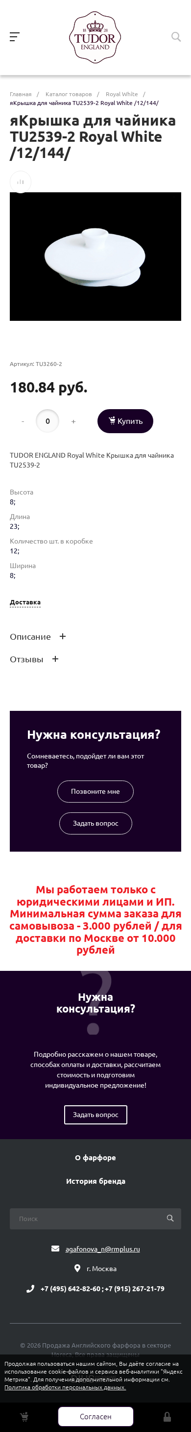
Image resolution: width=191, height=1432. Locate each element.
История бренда (95, 1181)
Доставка (25, 602)
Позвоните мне (95, 791)
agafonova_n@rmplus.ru (103, 1249)
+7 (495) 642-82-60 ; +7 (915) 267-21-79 (103, 1289)
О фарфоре (95, 1158)
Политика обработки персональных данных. (65, 1386)
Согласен (96, 1416)
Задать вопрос (96, 823)
